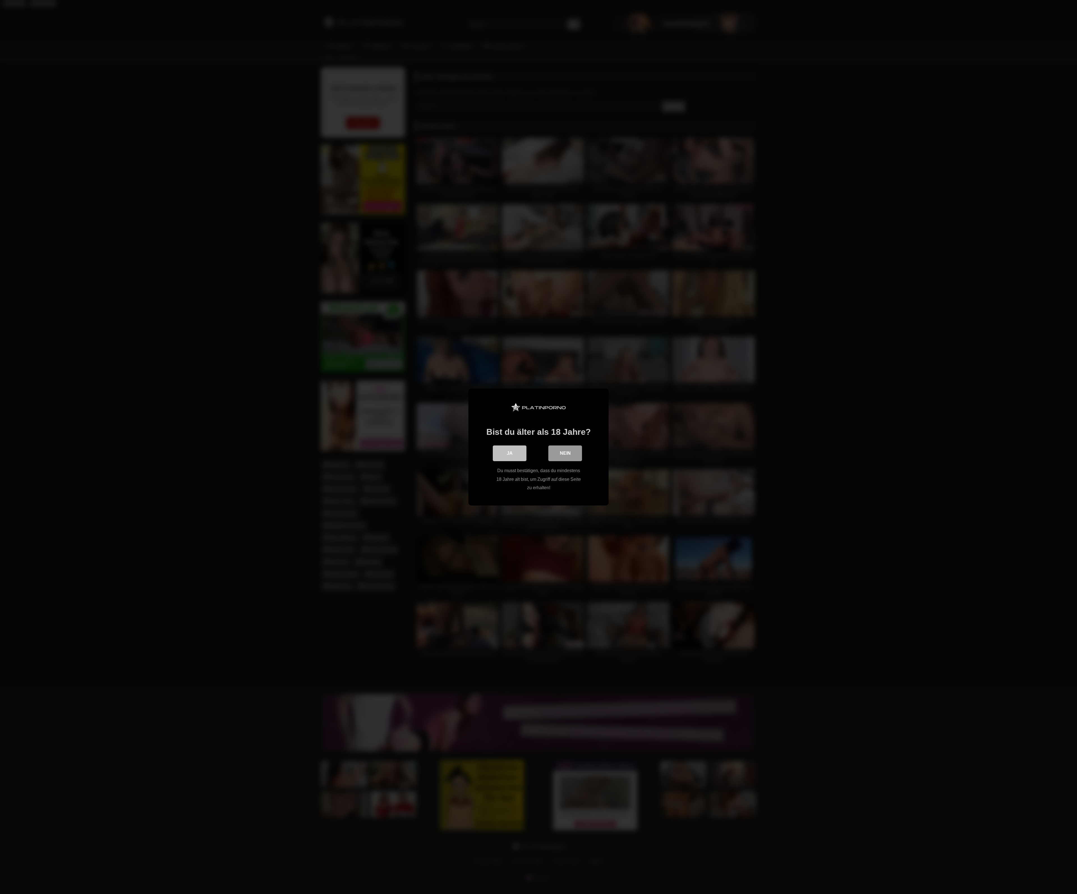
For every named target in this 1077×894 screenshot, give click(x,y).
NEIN (565, 453)
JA (510, 453)
